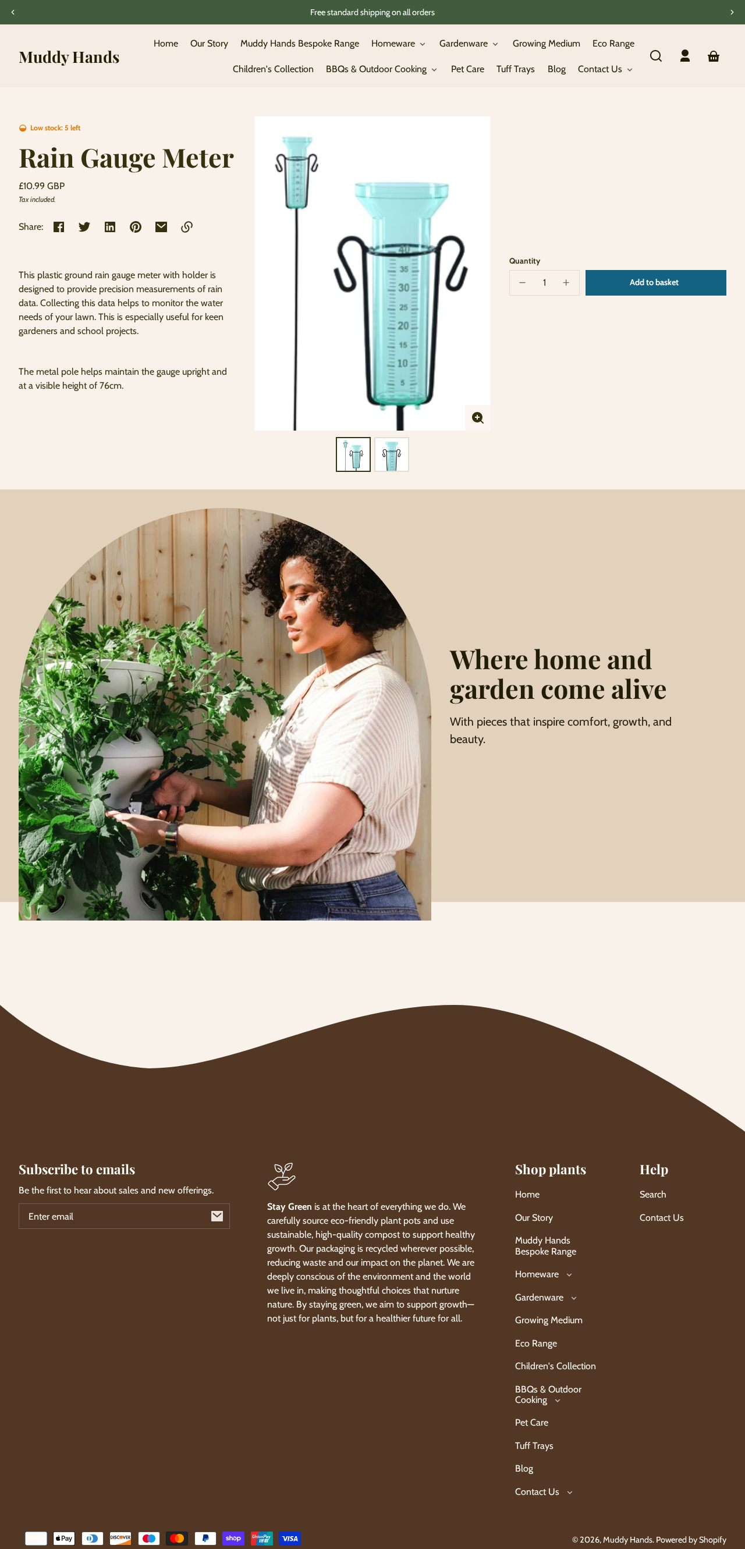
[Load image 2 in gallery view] (391, 454)
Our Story (534, 1217)
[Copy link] (187, 227)
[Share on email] (161, 227)
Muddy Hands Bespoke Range (545, 1245)
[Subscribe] (217, 1216)
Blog (524, 1468)
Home (527, 1194)
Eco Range (536, 1343)
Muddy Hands (627, 1539)
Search (653, 1194)
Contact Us (662, 1217)
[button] (656, 56)
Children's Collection (555, 1366)
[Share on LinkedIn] (110, 227)
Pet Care (531, 1422)
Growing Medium (549, 1320)
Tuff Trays (534, 1445)
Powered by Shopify (691, 1539)
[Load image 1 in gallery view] (353, 454)
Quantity (524, 260)
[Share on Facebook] (59, 227)
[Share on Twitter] (84, 227)
